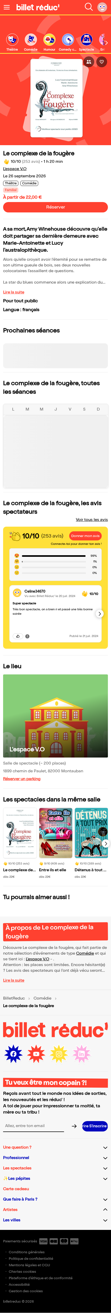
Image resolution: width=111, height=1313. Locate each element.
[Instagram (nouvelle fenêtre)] (59, 1054)
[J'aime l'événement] (101, 61)
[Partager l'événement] (88, 61)
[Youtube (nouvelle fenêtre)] (36, 1054)
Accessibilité (19, 1284)
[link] (12, 43)
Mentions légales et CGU (29, 1265)
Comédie (85, 953)
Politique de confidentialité (31, 1258)
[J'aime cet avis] (18, 636)
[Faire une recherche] (88, 7)
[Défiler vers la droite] (106, 43)
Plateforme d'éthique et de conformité (41, 1278)
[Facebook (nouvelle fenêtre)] (13, 1054)
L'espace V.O (15, 168)
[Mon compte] (102, 7)
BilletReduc (14, 998)
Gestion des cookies (26, 1291)
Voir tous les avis (92, 519)
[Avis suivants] (100, 613)
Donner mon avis (85, 536)
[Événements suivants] (106, 843)
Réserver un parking (22, 778)
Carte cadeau (16, 1189)
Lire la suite (13, 292)
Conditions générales (27, 1252)
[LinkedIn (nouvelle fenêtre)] (81, 1054)
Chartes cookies (22, 1271)
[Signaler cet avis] (27, 636)
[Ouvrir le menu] (8, 7)
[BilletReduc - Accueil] (38, 7)
